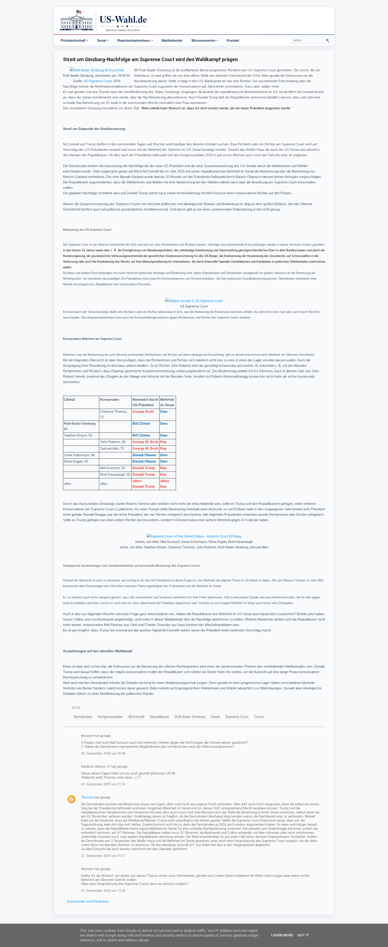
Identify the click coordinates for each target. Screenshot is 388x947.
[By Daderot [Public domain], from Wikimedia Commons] (194, 301)
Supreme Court (237, 717)
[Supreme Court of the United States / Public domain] (97, 70)
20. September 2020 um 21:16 (103, 784)
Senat (215, 717)
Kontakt (233, 40)
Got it (303, 935)
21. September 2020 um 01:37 (103, 856)
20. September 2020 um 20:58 (103, 753)
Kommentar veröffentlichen (88, 901)
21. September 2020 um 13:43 (103, 891)
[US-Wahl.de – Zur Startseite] (194, 21)
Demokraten (83, 717)
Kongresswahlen (110, 717)
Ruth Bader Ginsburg (190, 717)
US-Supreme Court (98, 81)
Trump (259, 717)
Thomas (87, 797)
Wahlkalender (172, 40)
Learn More (282, 935)
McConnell (136, 717)
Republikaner (159, 717)
